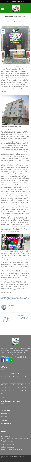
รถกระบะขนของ (5, 410)
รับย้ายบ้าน (18, 297)
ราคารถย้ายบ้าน (16, 300)
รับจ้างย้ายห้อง (21, 298)
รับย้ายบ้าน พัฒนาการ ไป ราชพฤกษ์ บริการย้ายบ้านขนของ (7, 318)
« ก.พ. (3, 397)
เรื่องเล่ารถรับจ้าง (6, 423)
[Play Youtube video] (15, 242)
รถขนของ (4, 420)
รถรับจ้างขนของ (5, 413)
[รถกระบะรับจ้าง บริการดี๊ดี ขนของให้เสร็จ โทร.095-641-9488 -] (15, 8)
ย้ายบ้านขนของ (12, 298)
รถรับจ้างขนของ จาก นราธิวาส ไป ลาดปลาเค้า (23, 317)
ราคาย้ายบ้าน (8, 300)
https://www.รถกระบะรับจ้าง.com (12, 457)
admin (22, 21)
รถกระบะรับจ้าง (5, 407)
